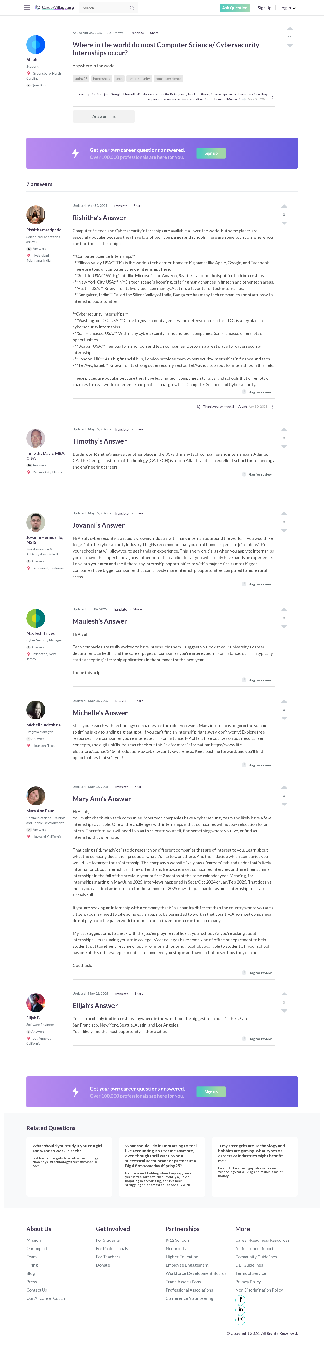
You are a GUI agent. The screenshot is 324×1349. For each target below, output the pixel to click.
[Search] (132, 7)
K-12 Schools (177, 1240)
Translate (137, 33)
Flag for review (257, 391)
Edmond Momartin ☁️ (230, 99)
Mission (33, 1240)
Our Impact (36, 1248)
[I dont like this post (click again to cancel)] (290, 45)
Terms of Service (250, 1273)
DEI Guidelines (249, 1265)
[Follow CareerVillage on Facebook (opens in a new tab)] (240, 1300)
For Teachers (108, 1256)
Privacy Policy (248, 1281)
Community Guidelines (256, 1256)
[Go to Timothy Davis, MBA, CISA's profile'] (37, 440)
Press (31, 1281)
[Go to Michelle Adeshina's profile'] (37, 711)
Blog (30, 1273)
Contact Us (36, 1289)
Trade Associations (183, 1281)
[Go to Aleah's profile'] (37, 46)
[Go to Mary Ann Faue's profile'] (37, 797)
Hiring (32, 1265)
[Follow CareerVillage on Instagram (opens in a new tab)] (240, 1320)
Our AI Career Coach (45, 1298)
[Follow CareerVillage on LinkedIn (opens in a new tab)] (240, 1310)
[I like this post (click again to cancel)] (290, 29)
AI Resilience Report (254, 1248)
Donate (103, 1265)
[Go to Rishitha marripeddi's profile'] (37, 216)
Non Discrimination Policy (259, 1289)
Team (31, 1256)
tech (119, 78)
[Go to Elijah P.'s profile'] (37, 1004)
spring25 (81, 78)
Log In (285, 7)
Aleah (242, 406)
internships (101, 78)
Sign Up (265, 7)
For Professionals (112, 1248)
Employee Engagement (187, 1265)
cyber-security (139, 78)
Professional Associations (189, 1289)
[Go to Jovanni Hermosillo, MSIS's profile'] (37, 524)
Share (154, 33)
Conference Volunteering (189, 1298)
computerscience (168, 78)
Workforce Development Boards (196, 1273)
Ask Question (235, 7)
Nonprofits (176, 1248)
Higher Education (182, 1256)
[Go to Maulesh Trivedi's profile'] (37, 620)
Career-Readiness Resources (262, 1240)
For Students (108, 1240)
